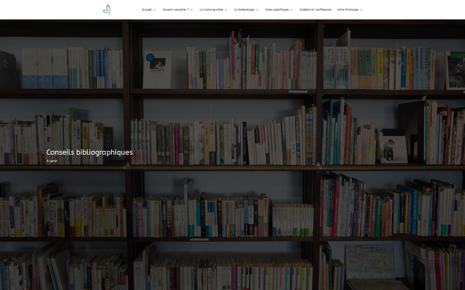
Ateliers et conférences (315, 9)
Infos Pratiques (348, 9)
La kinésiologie (244, 9)
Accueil (147, 9)
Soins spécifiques (277, 9)
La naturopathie (211, 9)
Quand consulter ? (176, 9)
